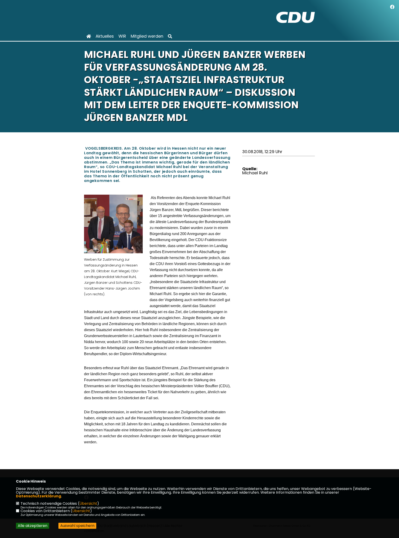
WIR (122, 36)
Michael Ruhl (255, 173)
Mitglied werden (147, 36)
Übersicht (88, 503)
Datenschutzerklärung (38, 496)
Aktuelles (105, 36)
